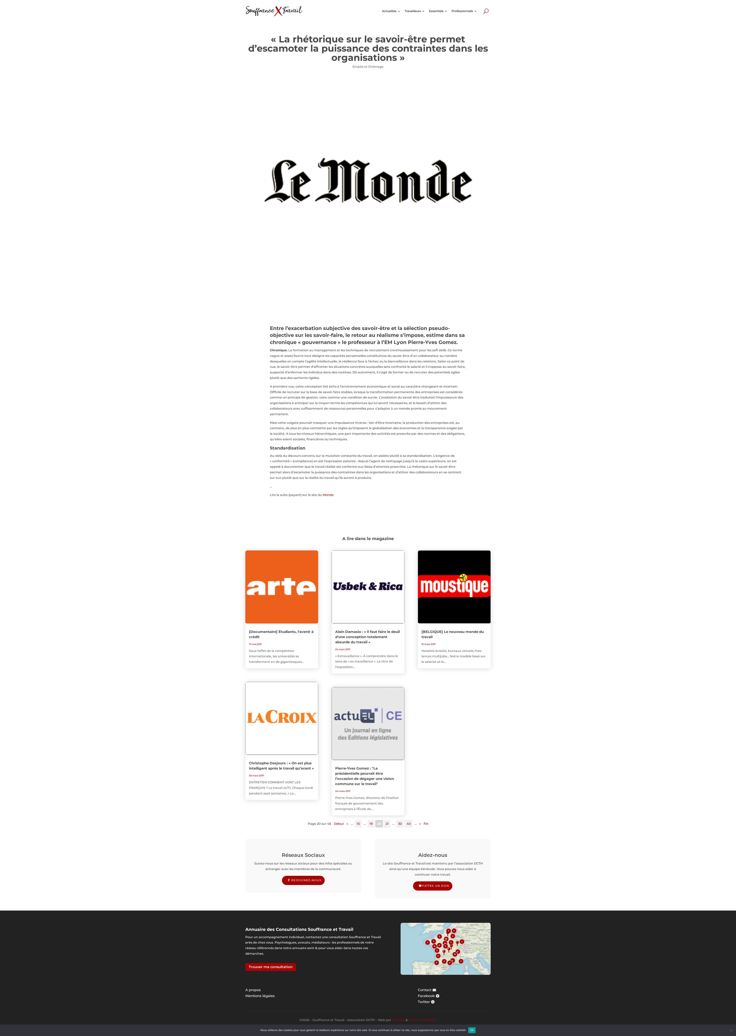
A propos (253, 990)
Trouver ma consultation (270, 967)
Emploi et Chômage (368, 66)
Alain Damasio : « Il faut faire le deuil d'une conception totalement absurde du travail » (367, 637)
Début (339, 824)
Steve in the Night (422, 1020)
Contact (424, 990)
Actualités (389, 11)
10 (358, 824)
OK (472, 1030)
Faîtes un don (435, 886)
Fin (426, 824)
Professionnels (462, 11)
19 (371, 824)
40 (409, 824)
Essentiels (436, 11)
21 (387, 824)
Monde (328, 495)
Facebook (426, 996)
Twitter (424, 1002)
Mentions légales (260, 996)
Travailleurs (413, 11)
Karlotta (398, 1020)
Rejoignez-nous (306, 880)
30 (400, 824)
